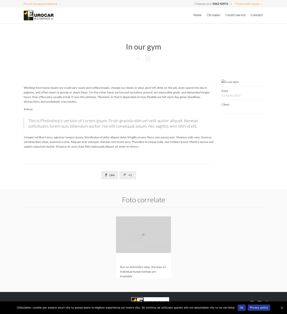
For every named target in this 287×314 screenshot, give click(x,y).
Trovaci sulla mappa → (248, 3)
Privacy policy (259, 307)
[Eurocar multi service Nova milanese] (43, 15)
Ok (242, 307)
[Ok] (282, 308)
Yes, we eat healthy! (138, 259)
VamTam (227, 109)
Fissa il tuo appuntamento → (42, 3)
